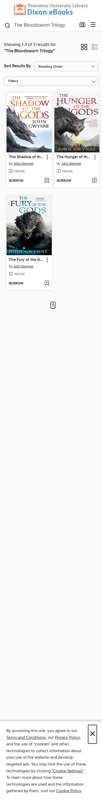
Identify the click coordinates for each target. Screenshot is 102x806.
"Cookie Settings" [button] (67, 771)
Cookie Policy (68, 790)
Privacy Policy (67, 737)
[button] (84, 48)
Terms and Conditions (26, 737)
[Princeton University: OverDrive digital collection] (51, 9)
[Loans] (82, 25)
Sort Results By (17, 66)
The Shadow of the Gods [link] (26, 157)
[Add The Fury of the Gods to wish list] (46, 283)
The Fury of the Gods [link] (26, 260)
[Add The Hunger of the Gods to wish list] (94, 181)
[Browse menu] (93, 24)
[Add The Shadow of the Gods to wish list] (46, 181)
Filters (13, 81)
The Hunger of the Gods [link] (74, 157)
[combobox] (40, 25)
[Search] (7, 25)
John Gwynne (23, 164)
